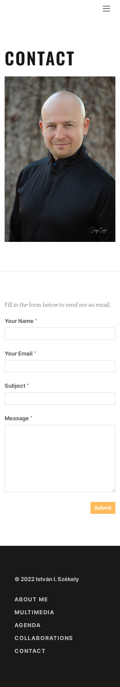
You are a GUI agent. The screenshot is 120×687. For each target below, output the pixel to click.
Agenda (27, 625)
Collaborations (43, 638)
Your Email (19, 353)
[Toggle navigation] (106, 8)
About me (31, 599)
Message (17, 418)
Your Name (19, 321)
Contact (30, 651)
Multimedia (34, 612)
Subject (15, 385)
